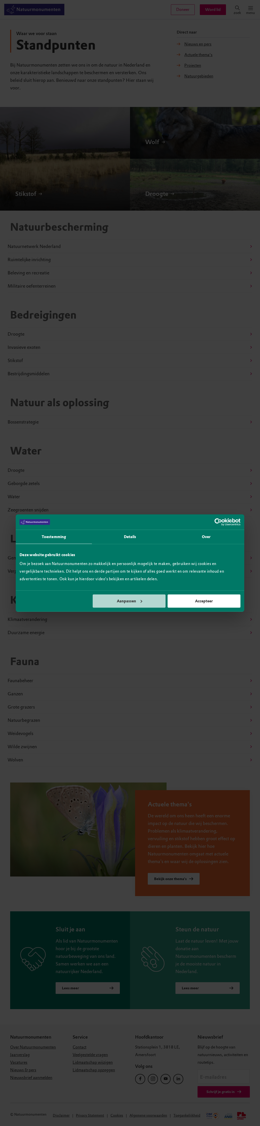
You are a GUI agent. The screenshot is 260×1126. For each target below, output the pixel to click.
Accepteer (204, 601)
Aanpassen (126, 601)
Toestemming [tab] (54, 537)
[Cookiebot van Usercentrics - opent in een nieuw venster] (218, 522)
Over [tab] (206, 537)
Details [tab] (130, 537)
